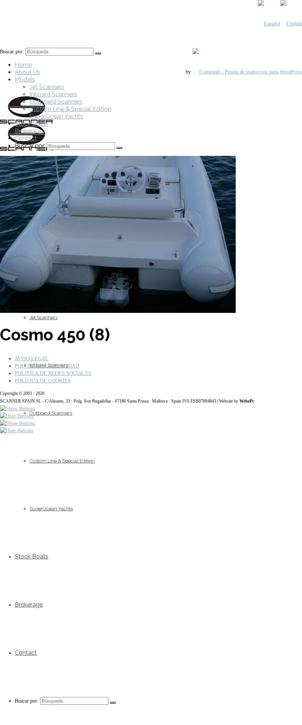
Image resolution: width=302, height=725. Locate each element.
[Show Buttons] (17, 408)
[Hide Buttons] (16, 416)
